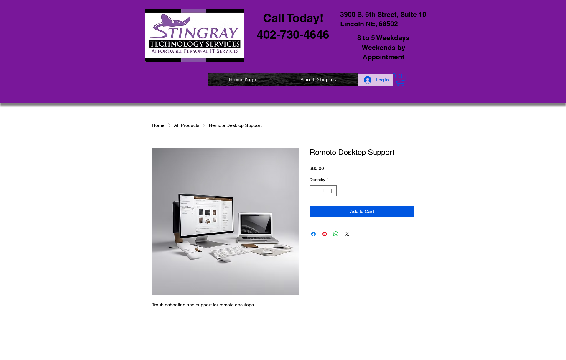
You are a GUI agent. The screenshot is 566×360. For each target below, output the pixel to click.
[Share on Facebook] (313, 234)
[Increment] (332, 191)
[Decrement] (314, 191)
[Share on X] (347, 234)
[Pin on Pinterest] (324, 234)
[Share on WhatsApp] (335, 234)
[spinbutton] (323, 191)
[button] (400, 79)
